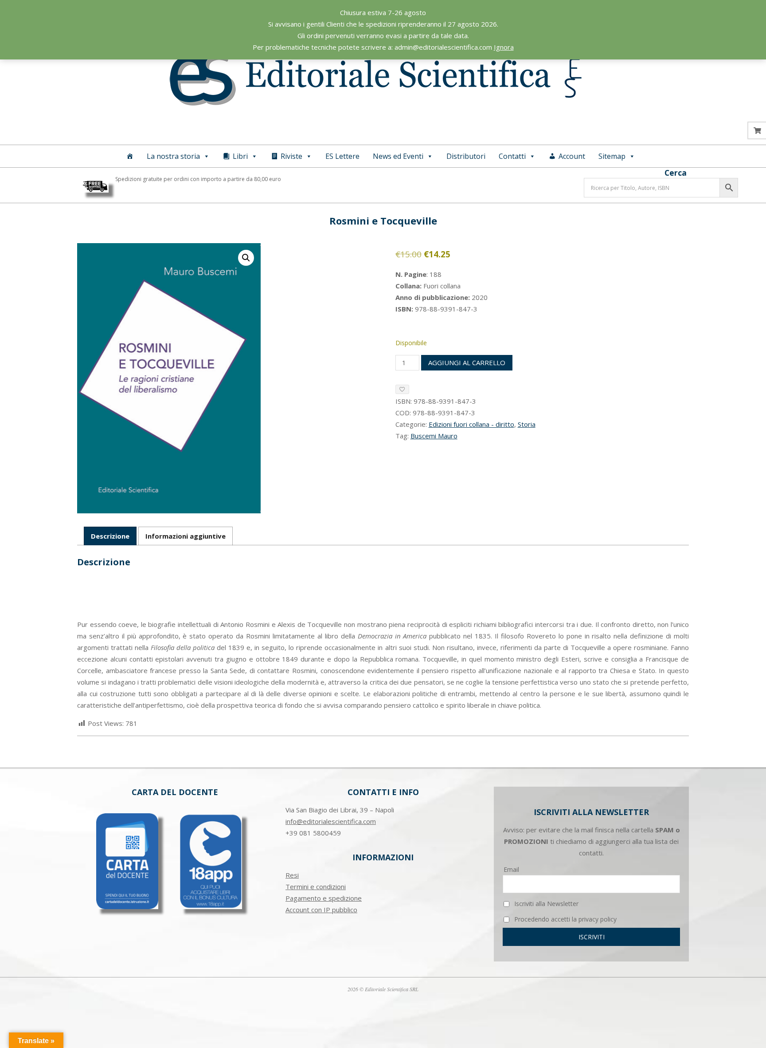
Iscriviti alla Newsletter (545, 903)
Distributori (465, 156)
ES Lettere (342, 156)
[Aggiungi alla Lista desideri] (402, 389)
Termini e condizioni (315, 886)
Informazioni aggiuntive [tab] (185, 536)
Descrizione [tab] (110, 536)
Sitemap (611, 156)
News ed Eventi (398, 156)
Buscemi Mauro (433, 435)
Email (511, 869)
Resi (292, 875)
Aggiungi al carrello (466, 362)
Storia (526, 424)
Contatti (512, 156)
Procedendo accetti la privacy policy (564, 919)
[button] (246, 258)
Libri (240, 156)
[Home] (130, 156)
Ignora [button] (504, 47)
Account (572, 156)
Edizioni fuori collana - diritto (471, 424)
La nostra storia (173, 156)
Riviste (291, 156)
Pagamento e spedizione (323, 898)
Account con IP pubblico (321, 909)
